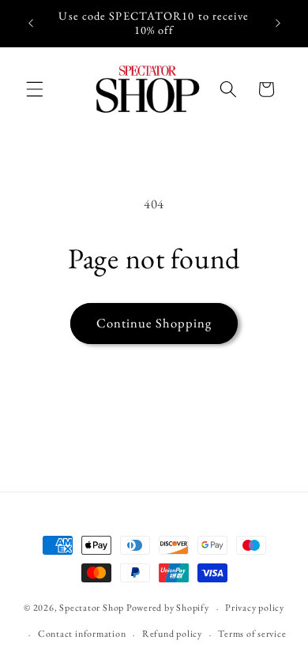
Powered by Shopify (167, 608)
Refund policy (172, 633)
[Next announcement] (278, 23)
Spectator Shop (91, 608)
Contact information (82, 633)
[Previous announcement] (30, 23)
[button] (35, 89)
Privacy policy (254, 607)
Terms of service (252, 633)
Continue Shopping (154, 322)
